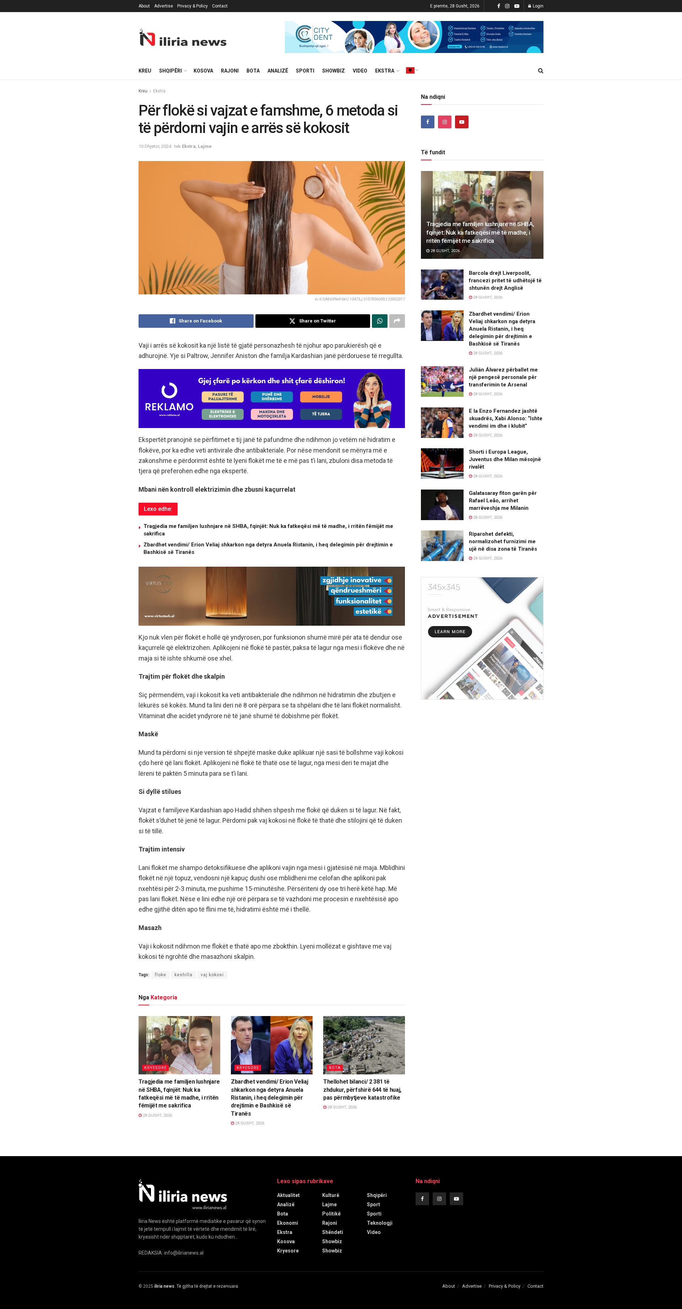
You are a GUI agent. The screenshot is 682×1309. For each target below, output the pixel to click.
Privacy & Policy (192, 6)
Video (360, 71)
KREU (145, 71)
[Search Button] (540, 71)
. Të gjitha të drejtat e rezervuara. (196, 1286)
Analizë (277, 71)
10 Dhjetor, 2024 (155, 146)
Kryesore (155, 1067)
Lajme (205, 146)
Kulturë (330, 1195)
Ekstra (384, 71)
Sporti (305, 71)
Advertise (163, 6)
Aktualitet (288, 1195)
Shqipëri (170, 71)
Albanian (410, 70)
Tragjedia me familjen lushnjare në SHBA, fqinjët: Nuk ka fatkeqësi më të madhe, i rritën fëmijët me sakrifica (480, 232)
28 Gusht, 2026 (157, 1115)
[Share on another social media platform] (397, 321)
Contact (220, 6)
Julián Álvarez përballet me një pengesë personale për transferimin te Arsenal (503, 377)
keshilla (183, 974)
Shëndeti (332, 1232)
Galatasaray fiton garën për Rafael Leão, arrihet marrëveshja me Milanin (503, 500)
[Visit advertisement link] (414, 37)
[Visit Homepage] (183, 37)
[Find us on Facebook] (498, 6)
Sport (373, 1204)
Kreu (143, 91)
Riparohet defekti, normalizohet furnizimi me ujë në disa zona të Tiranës (503, 541)
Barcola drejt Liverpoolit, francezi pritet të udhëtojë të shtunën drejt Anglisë (505, 280)
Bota (253, 71)
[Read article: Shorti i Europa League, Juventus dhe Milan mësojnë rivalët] (442, 463)
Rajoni (230, 71)
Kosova (203, 71)
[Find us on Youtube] (516, 6)
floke (160, 974)
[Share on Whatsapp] (380, 321)
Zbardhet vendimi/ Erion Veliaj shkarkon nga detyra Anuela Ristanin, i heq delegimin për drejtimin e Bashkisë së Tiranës (269, 1097)
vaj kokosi (212, 974)
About (144, 6)
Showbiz (333, 71)
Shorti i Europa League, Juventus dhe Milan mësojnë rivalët (505, 459)
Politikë (331, 1214)
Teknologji (380, 1223)
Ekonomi (287, 1223)
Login (537, 6)
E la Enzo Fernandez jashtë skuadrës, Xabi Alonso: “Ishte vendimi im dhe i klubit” (505, 418)
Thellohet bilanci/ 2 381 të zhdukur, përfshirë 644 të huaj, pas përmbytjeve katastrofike (362, 1089)
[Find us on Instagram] (507, 6)
